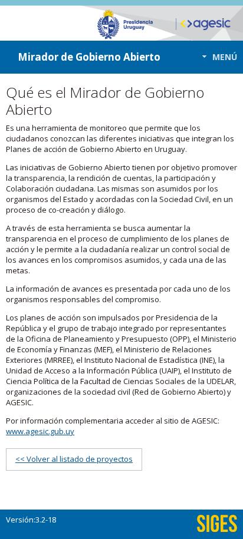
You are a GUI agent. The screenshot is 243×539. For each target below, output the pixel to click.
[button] (216, 57)
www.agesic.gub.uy (40, 431)
